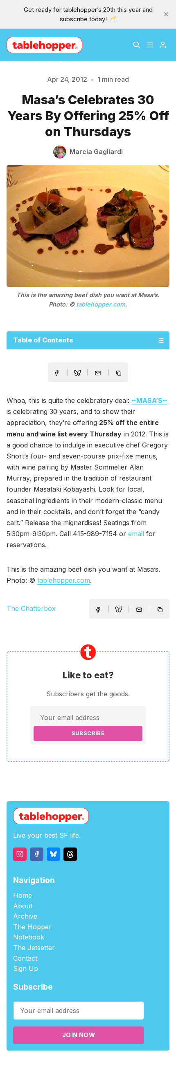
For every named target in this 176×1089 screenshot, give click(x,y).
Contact (25, 958)
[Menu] (149, 44)
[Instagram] (20, 854)
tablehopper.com (100, 304)
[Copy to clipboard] (119, 374)
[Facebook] (36, 854)
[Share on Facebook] (56, 373)
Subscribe (88, 733)
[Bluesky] (53, 854)
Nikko (87, 1074)
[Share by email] (98, 373)
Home (22, 895)
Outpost (141, 1065)
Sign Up (25, 968)
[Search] (136, 44)
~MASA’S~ (149, 400)
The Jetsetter (34, 948)
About (22, 906)
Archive (25, 916)
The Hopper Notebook (32, 932)
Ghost (118, 1065)
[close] (166, 14)
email (136, 534)
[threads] (70, 854)
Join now (78, 1034)
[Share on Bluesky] (77, 374)
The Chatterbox (31, 608)
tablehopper (48, 1065)
